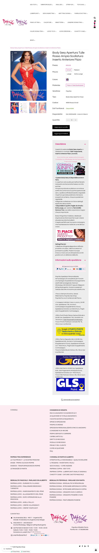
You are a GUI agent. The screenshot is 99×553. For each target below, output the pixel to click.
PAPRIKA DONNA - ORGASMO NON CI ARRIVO (66, 492)
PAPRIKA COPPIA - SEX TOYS (60, 468)
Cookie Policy (26, 551)
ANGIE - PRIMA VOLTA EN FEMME (22, 463)
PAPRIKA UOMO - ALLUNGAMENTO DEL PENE (26, 494)
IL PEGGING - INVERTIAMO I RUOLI (62, 463)
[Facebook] (82, 546)
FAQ (51, 451)
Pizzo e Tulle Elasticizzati (75, 85)
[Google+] (85, 546)
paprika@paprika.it (20, 535)
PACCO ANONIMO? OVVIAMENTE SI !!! (63, 413)
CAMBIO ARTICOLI (56, 436)
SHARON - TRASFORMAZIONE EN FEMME (25, 466)
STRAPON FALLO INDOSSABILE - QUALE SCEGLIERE (68, 460)
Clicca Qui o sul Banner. (63, 324)
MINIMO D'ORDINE (56, 424)
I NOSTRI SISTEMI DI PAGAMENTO (62, 419)
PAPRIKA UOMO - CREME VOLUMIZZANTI (24, 505)
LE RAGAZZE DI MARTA (18, 468)
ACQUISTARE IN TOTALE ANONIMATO (63, 416)
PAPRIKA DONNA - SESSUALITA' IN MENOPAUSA (67, 483)
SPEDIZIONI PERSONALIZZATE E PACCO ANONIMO (68, 427)
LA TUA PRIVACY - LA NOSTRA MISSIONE (25, 460)
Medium (77, 70)
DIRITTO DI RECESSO (57, 439)
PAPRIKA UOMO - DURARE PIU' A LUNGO (24, 483)
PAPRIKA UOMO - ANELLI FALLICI (22, 502)
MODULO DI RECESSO (58, 442)
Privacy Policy (16, 551)
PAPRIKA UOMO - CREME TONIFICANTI (24, 508)
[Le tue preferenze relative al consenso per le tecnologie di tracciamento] (95, 549)
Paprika (68, 91)
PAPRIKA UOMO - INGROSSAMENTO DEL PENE (27, 491)
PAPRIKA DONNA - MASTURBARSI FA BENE (65, 500)
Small (69, 70)
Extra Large (78, 74)
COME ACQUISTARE (57, 448)
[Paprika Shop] (15, 22)
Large (69, 74)
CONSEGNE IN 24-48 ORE (59, 430)
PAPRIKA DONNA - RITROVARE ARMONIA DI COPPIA (68, 486)
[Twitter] (79, 546)
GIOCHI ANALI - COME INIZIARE (61, 466)
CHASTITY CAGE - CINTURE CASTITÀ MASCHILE (67, 474)
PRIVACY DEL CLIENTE (58, 445)
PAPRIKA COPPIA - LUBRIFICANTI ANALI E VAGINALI (68, 471)
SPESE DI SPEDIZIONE (58, 422)
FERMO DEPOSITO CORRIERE (60, 433)
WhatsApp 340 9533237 (63, 285)
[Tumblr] (88, 546)
